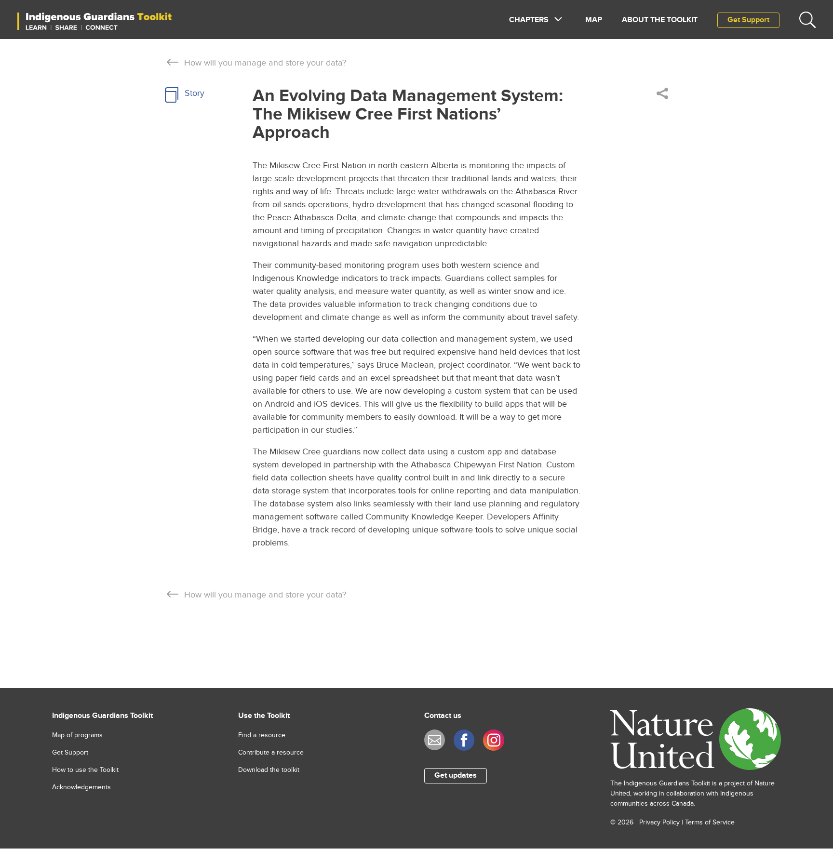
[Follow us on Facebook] (464, 740)
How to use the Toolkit (85, 770)
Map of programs (77, 735)
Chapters (529, 20)
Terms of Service (710, 822)
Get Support (748, 20)
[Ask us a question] (434, 740)
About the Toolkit (660, 20)
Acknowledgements (81, 787)
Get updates (455, 775)
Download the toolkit (268, 770)
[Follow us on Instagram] (493, 740)
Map (593, 20)
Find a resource (261, 735)
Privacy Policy (659, 822)
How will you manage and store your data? (265, 63)
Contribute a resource (271, 752)
